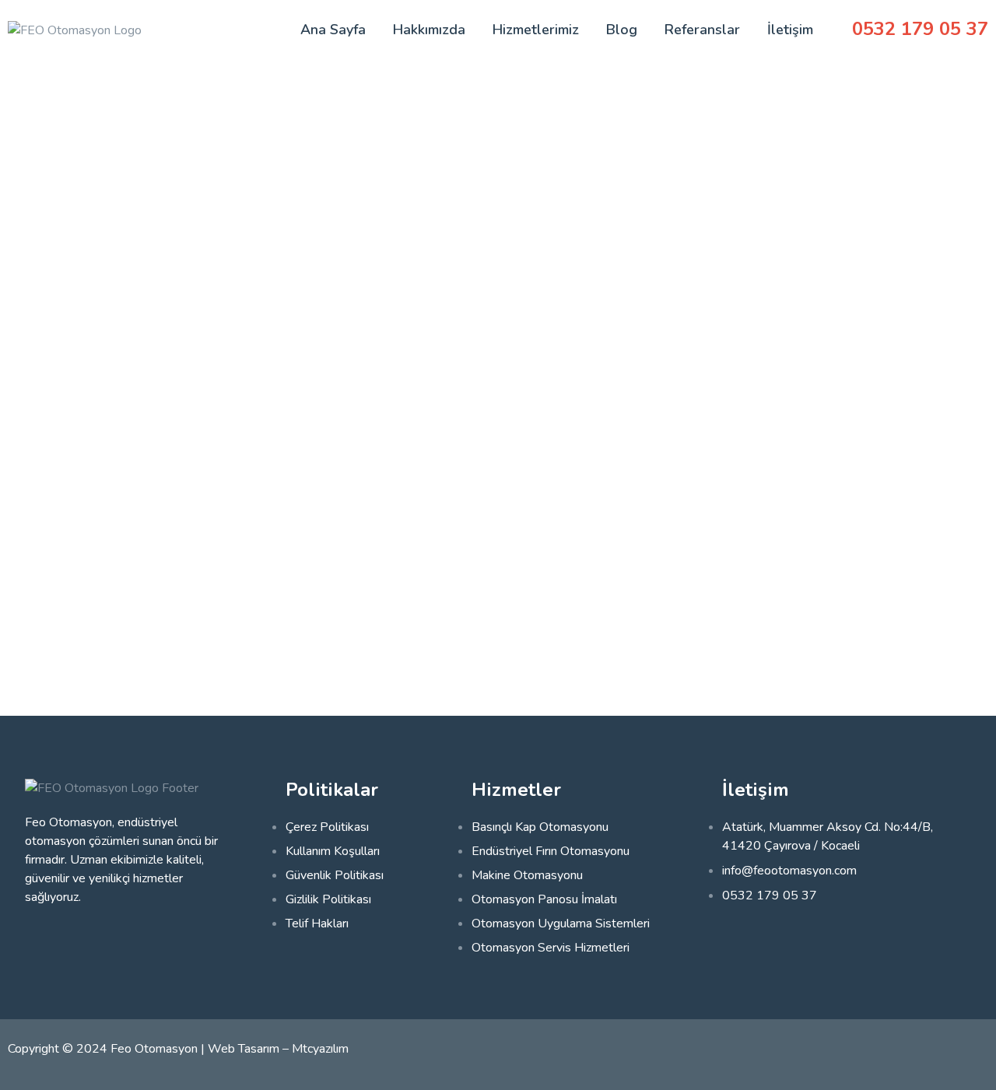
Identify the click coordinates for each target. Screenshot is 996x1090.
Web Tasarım (243, 1048)
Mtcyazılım (320, 1048)
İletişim (790, 29)
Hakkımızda (429, 29)
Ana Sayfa (333, 29)
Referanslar (702, 29)
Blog (621, 29)
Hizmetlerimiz (536, 29)
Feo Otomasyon (154, 1048)
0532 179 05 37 (920, 28)
